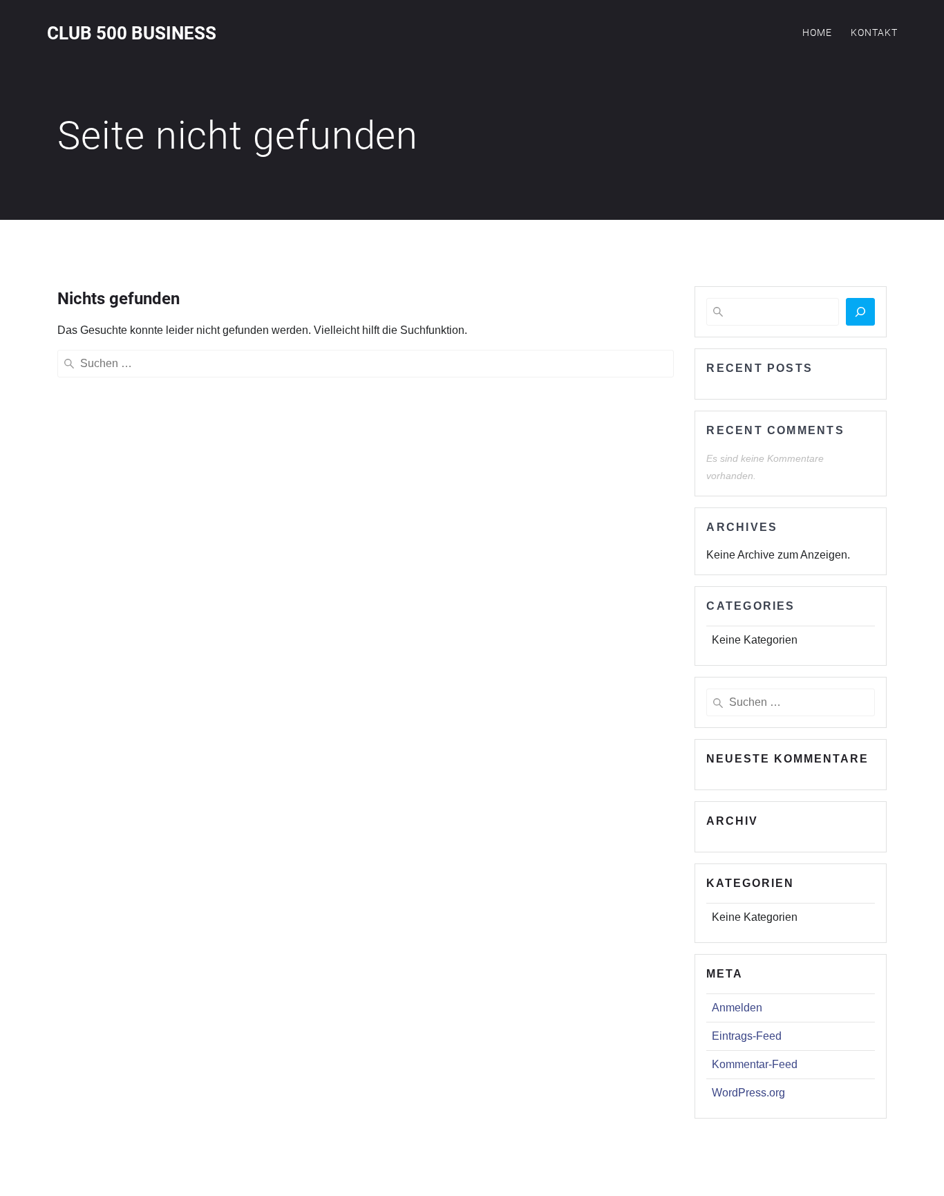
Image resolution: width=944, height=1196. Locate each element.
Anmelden (737, 1007)
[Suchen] (860, 312)
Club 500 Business (131, 34)
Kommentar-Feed (754, 1064)
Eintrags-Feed (747, 1036)
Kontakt (874, 32)
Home (817, 32)
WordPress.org (748, 1093)
